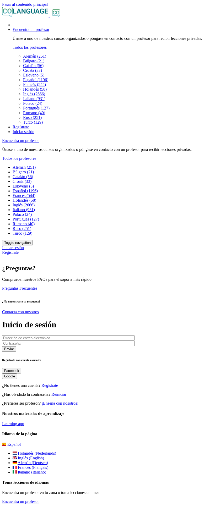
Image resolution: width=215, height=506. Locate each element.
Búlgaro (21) (33, 61)
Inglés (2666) (34, 94)
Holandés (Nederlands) (37, 453)
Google (9, 376)
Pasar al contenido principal (25, 4)
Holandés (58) (35, 89)
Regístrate (21, 127)
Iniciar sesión (23, 131)
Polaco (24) (32, 103)
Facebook (11, 371)
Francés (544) (34, 84)
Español (13, 444)
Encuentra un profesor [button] (31, 29)
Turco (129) (33, 122)
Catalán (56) (33, 65)
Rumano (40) (34, 113)
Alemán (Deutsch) (33, 462)
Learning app (13, 423)
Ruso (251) (32, 117)
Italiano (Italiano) (32, 472)
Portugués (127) (36, 108)
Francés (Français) (33, 467)
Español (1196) (35, 80)
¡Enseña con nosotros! (60, 403)
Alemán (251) (34, 56)
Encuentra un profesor (20, 501)
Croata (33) (32, 70)
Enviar (9, 349)
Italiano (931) (34, 98)
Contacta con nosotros (20, 312)
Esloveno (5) (33, 75)
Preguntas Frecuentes (19, 288)
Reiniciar (58, 394)
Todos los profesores (30, 47)
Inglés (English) (31, 458)
